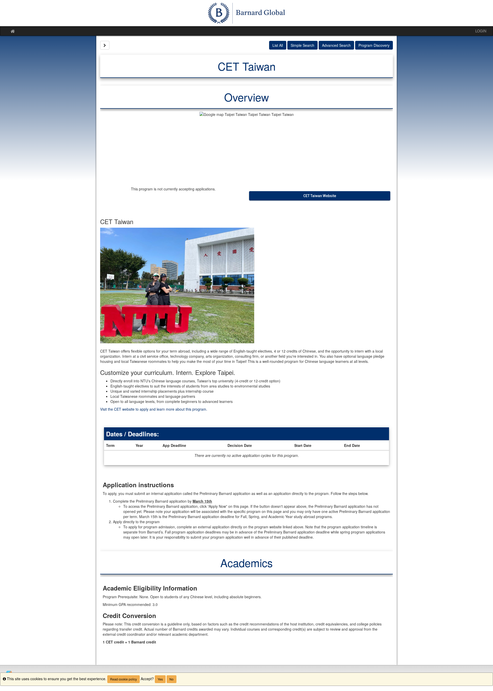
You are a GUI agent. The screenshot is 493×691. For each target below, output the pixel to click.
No (171, 679)
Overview (246, 97)
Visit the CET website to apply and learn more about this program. (153, 409)
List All (277, 45)
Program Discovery (374, 45)
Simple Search (302, 45)
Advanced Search (336, 45)
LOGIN (480, 30)
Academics (246, 562)
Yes (160, 679)
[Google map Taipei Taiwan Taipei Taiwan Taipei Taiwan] (246, 147)
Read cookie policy (123, 679)
